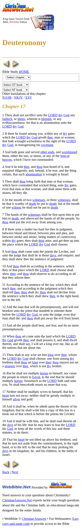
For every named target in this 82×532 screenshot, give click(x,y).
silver (16, 399)
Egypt (36, 377)
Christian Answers (34, 518)
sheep (21, 119)
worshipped (69, 152)
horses (44, 373)
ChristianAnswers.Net (17, 500)
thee (50, 137)
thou (39, 167)
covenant (47, 145)
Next (15, 472)
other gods (47, 152)
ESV (28, 97)
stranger (10, 366)
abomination (33, 174)
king (51, 355)
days (53, 255)
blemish (46, 119)
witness (16, 207)
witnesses (38, 200)
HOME (24, 71)
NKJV (18, 97)
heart (5, 395)
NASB (7, 97)
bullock (7, 119)
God (66, 115)
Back (5, 472)
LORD (53, 115)
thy (60, 115)
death (32, 203)
